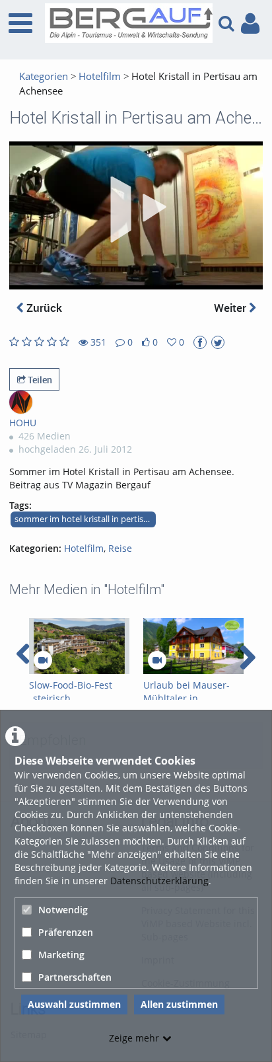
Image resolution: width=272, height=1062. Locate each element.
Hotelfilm (100, 76)
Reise (120, 548)
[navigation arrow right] (247, 657)
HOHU (22, 422)
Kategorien (43, 76)
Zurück (43, 307)
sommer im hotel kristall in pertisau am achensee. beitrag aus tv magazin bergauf (85, 519)
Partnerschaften (75, 977)
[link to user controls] (250, 23)
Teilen (39, 379)
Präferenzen (65, 932)
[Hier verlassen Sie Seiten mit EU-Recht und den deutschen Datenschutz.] (200, 342)
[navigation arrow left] (23, 654)
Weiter (231, 307)
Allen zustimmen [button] (179, 1004)
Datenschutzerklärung (159, 880)
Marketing (61, 954)
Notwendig (63, 909)
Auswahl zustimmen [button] (74, 1004)
